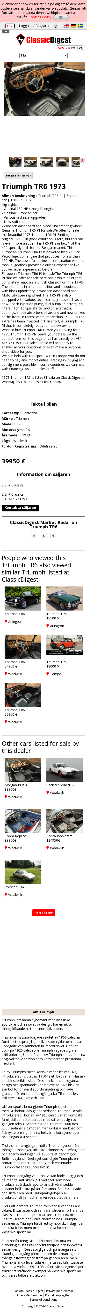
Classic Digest (43, 41)
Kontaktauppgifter (57, 1295)
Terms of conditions (43, 1300)
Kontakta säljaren (20, 507)
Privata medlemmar (59, 1291)
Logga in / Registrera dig (38, 25)
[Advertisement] (43, 963)
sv (80, 26)
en (66, 26)
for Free (70, 47)
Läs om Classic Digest (28, 1291)
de (73, 26)
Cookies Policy (40, 17)
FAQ (10, 25)
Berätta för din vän (18, 175)
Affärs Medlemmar (29, 1295)
